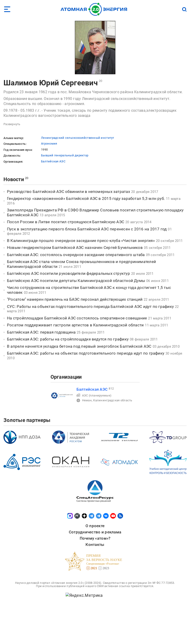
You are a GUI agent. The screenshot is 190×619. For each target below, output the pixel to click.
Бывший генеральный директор (64, 155)
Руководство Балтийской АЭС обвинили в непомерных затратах (68, 191)
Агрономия (49, 143)
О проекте (95, 525)
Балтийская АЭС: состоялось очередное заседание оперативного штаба (76, 254)
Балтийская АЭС (53, 161)
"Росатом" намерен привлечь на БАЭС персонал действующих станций (74, 299)
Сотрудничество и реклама (95, 532)
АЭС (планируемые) (97, 395)
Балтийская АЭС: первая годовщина (41, 332)
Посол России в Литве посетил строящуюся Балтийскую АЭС (65, 222)
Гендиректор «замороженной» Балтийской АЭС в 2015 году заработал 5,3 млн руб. (86, 198)
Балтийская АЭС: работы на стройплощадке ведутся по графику (68, 339)
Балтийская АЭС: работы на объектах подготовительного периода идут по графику (85, 353)
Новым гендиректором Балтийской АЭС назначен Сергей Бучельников (75, 247)
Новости (13, 179)
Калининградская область (112, 400)
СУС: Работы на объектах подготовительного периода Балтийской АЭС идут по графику (90, 306)
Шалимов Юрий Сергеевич (50, 82)
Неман (87, 400)
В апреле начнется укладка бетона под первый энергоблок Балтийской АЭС (79, 346)
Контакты (95, 544)
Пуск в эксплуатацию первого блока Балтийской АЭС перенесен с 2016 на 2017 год (87, 229)
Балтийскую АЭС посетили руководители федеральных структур (68, 273)
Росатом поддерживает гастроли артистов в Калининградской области (75, 325)
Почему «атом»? (95, 538)
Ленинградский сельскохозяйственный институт (77, 137)
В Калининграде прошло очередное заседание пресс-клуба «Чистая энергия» (81, 240)
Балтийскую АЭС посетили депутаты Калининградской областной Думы (76, 280)
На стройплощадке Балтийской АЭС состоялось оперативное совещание (77, 318)
